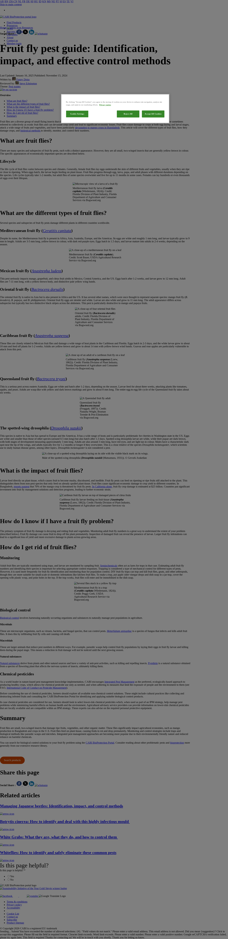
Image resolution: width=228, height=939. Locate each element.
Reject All (128, 114)
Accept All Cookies (153, 114)
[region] (115, 108)
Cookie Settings (77, 114)
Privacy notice (105, 105)
